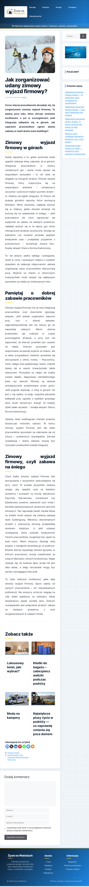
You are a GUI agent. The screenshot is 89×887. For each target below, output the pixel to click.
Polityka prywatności (72, 865)
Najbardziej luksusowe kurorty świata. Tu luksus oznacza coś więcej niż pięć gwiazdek (75, 124)
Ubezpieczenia (35, 16)
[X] (11, 746)
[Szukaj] (83, 36)
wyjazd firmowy (13, 755)
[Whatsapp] (24, 746)
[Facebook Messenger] (28, 746)
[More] (33, 746)
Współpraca (48, 873)
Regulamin (72, 862)
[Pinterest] (20, 746)
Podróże (45, 7)
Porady (59, 7)
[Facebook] (7, 746)
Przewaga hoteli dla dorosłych (18, 757)
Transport (72, 7)
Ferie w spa (11, 760)
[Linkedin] (16, 746)
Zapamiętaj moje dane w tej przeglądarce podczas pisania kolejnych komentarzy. (29, 829)
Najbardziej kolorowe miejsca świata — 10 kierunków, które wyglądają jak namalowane (74, 97)
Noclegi (32, 7)
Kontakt (48, 869)
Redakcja (48, 865)
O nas (48, 862)
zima (21, 755)
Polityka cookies (72, 869)
